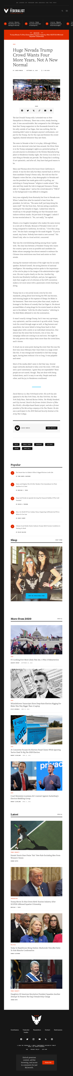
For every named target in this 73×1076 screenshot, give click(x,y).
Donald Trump (27, 444)
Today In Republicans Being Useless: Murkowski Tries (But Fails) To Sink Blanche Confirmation (35, 949)
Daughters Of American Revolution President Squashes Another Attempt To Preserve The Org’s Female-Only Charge (35, 995)
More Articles (52, 428)
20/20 (16, 444)
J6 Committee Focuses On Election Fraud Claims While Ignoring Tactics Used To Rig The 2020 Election (36, 751)
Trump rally (27, 448)
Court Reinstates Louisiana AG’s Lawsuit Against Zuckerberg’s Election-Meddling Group (35, 797)
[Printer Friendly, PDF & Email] (51, 111)
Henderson (39, 444)
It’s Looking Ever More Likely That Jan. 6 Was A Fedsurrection (35, 660)
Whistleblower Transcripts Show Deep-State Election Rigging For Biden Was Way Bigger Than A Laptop (36, 704)
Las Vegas (50, 444)
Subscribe (48, 1062)
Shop (14, 540)
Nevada (16, 448)
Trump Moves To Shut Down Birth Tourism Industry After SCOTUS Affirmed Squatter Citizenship (33, 903)
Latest (14, 814)
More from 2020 (21, 619)
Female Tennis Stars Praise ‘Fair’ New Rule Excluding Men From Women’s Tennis (35, 856)
